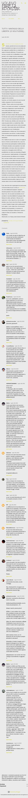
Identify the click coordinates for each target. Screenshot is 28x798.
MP (7, 504)
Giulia (7, 233)
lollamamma (9, 248)
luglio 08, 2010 (13, 233)
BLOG (3, 18)
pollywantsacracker (11, 321)
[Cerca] (22, 3)
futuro (10, 220)
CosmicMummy (10, 346)
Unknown (8, 452)
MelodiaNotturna (10, 527)
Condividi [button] (6, 222)
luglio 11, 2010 (19, 690)
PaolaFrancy (9, 296)
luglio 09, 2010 (19, 540)
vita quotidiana (18, 220)
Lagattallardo (9, 579)
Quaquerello (22, 187)
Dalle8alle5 (9, 278)
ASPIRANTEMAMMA (11, 383)
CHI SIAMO (11, 18)
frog (7, 479)
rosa (7, 495)
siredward (8, 560)
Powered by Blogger (15, 792)
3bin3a (8, 403)
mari (7, 264)
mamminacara (9, 743)
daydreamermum (10, 540)
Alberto (8, 368)
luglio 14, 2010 (17, 743)
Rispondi (9, 244)
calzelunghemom (10, 690)
